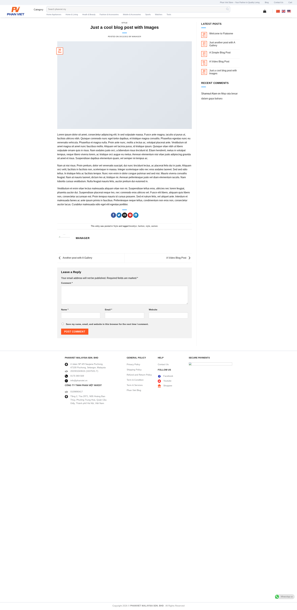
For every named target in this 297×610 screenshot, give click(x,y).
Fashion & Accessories (109, 14)
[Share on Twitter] (119, 215)
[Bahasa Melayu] (289, 11)
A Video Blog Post (176, 257)
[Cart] (264, 11)
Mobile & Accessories (132, 14)
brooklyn (133, 226)
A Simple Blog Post (219, 52)
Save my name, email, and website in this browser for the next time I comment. (107, 324)
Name (64, 309)
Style (124, 23)
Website (153, 309)
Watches (158, 14)
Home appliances (53, 14)
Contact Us (278, 2)
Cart (290, 2)
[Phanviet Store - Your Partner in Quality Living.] (16, 11)
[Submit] (227, 9)
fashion (141, 226)
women (154, 226)
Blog (267, 2)
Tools (169, 14)
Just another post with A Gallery (222, 44)
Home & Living (72, 14)
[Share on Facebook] (113, 215)
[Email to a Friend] (124, 215)
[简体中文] (278, 11)
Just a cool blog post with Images (223, 72)
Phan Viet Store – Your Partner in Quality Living (240, 2)
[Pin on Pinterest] (130, 215)
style (148, 226)
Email (108, 309)
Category (38, 9)
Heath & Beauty (88, 14)
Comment (67, 283)
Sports (148, 14)
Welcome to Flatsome (221, 33)
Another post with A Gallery (77, 257)
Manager (136, 36)
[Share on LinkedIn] (135, 215)
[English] (283, 11)
